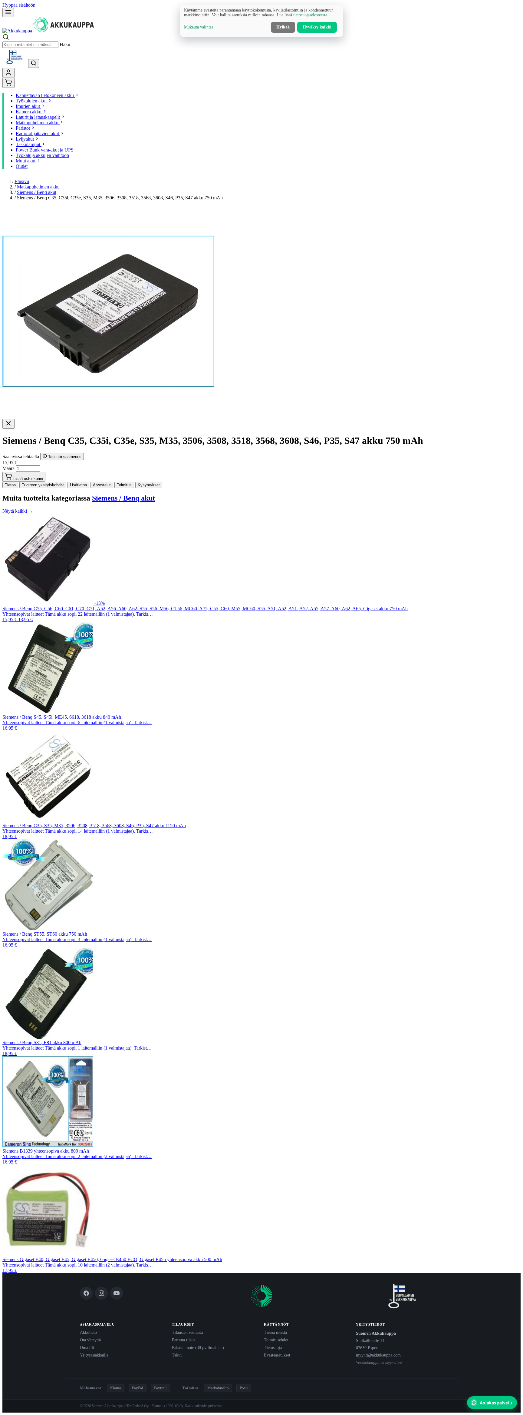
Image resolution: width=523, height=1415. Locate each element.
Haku (65, 44)
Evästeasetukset (277, 1355)
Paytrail (160, 1388)
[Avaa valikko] (8, 12)
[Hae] (33, 63)
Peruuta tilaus (183, 1339)
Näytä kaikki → (17, 511)
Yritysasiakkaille (94, 1355)
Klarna (115, 1388)
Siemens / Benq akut (36, 192)
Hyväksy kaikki (317, 27)
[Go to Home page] (48, 30)
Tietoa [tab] (10, 485)
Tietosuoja (273, 1347)
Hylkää (283, 27)
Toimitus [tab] (124, 485)
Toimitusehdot (276, 1339)
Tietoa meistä (275, 1332)
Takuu (177, 1355)
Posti (244, 1388)
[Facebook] (86, 1293)
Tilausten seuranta (187, 1332)
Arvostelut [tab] (102, 485)
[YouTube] (116, 1293)
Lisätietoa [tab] (78, 485)
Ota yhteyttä (90, 1339)
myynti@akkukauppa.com (378, 1355)
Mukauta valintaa (198, 27)
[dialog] (261, 21)
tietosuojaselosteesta (310, 15)
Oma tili (87, 1347)
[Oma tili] (8, 73)
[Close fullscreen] (8, 424)
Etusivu (22, 181)
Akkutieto (88, 1332)
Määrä (8, 468)
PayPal (137, 1388)
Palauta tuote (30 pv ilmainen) (198, 1347)
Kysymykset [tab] (149, 485)
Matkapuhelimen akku (38, 186)
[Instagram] (101, 1293)
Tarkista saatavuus (64, 456)
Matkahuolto (218, 1388)
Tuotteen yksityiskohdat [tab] (43, 485)
